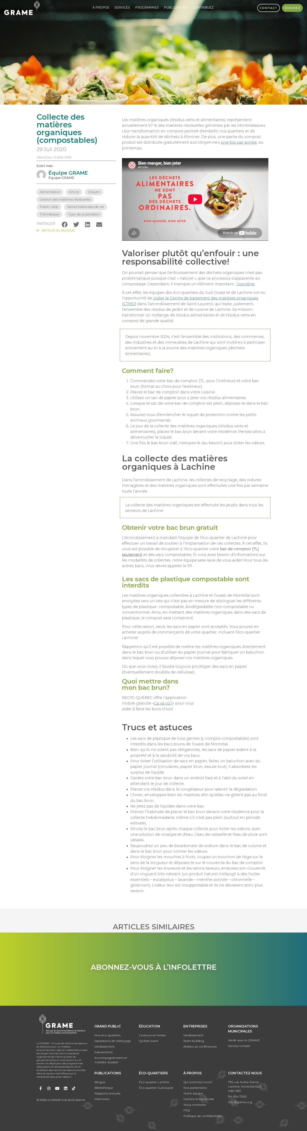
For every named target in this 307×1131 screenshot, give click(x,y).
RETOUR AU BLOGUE (57, 230)
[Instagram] (49, 1088)
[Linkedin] (65, 1088)
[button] (64, 224)
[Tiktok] (74, 1088)
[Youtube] (57, 1088)
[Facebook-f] (41, 1088)
